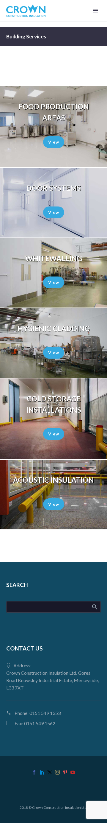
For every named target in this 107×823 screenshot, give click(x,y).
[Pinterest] (65, 772)
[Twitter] (49, 772)
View (53, 141)
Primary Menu (95, 10)
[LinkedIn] (42, 772)
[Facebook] (34, 772)
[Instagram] (57, 772)
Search (94, 606)
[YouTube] (72, 772)
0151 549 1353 (45, 713)
